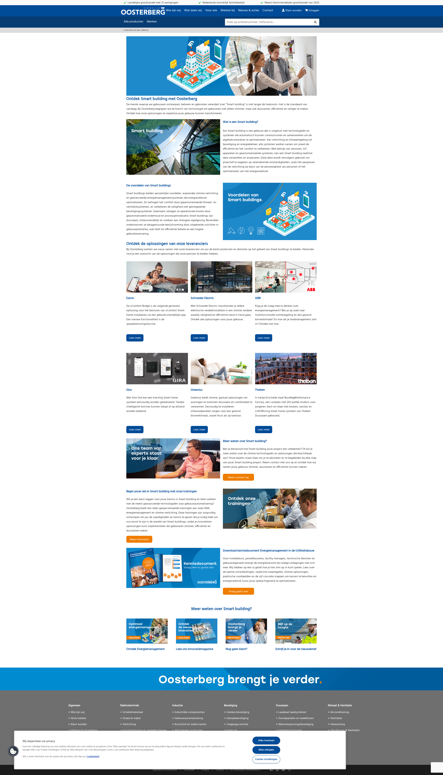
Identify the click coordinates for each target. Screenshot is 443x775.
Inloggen (314, 10)
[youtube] (284, 769)
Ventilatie (336, 718)
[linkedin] (277, 769)
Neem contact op (238, 477)
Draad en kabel (132, 718)
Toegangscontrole (237, 724)
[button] (13, 751)
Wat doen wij (193, 10)
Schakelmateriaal (133, 712)
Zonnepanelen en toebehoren (296, 718)
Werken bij (227, 10)
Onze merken (78, 718)
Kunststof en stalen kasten (190, 724)
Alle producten (133, 21)
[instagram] (289, 769)
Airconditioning (339, 712)
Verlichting (129, 724)
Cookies (220, 770)
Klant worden (294, 10)
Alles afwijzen (266, 750)
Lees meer (135, 338)
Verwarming (337, 724)
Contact (268, 10)
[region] (180, 749)
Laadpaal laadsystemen (292, 712)
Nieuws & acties (248, 10)
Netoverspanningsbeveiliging (295, 724)
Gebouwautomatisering (189, 718)
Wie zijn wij (173, 10)
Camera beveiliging (238, 712)
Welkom (145, 30)
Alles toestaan (266, 741)
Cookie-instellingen (266, 759)
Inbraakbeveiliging (237, 718)
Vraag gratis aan (238, 591)
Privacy (205, 770)
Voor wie (211, 10)
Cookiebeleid (93, 757)
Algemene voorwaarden (164, 770)
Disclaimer (189, 770)
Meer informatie (139, 539)
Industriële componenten (190, 712)
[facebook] (271, 769)
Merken (152, 21)
